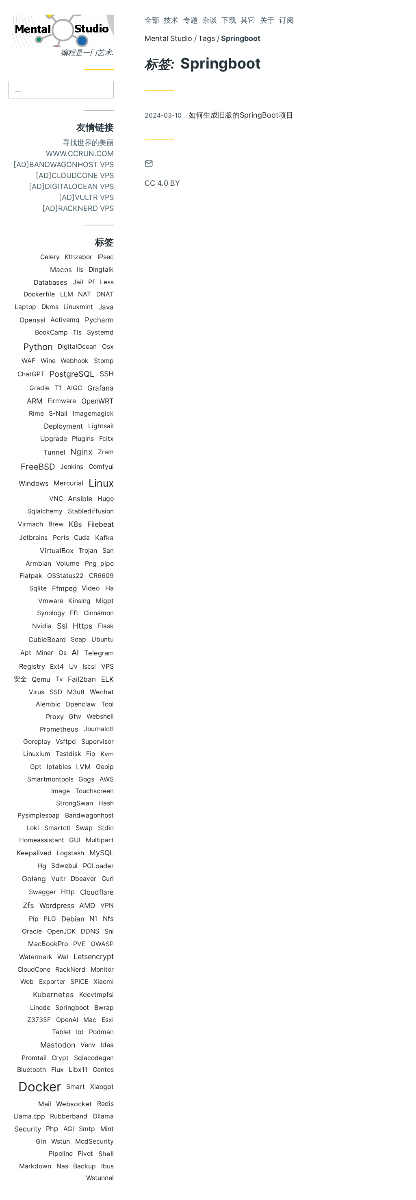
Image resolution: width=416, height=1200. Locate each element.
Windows (34, 483)
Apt (25, 653)
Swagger (42, 892)
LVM (83, 766)
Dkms (49, 307)
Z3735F (39, 1020)
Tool (107, 704)
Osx (108, 346)
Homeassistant (41, 840)
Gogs (86, 779)
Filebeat (100, 524)
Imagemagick (93, 413)
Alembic (48, 704)
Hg (41, 866)
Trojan (87, 550)
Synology (51, 613)
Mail (44, 1104)
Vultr (58, 878)
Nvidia (42, 626)
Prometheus (59, 729)
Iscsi (89, 666)
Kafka (104, 537)
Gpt (35, 767)
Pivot (85, 1153)
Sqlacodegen (94, 1058)
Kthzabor (78, 257)
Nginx (81, 452)
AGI (68, 1129)
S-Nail (58, 413)
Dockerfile (39, 294)
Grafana (100, 388)
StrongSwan (74, 803)
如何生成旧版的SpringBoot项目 (240, 115)
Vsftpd (66, 741)
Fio (90, 754)
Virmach (30, 524)
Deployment (63, 426)
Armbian (38, 563)
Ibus (107, 1166)
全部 (152, 20)
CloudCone (33, 969)
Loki (32, 828)
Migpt (105, 601)
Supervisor (97, 741)
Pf (91, 282)
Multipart (100, 840)
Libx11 (78, 1069)
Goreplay (37, 741)
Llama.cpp (29, 1116)
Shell (106, 1154)
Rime (36, 413)
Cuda (82, 537)
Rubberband (68, 1116)
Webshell (100, 716)
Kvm (107, 754)
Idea (107, 1045)
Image (60, 791)
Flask (106, 626)
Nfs (108, 918)
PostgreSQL (72, 374)
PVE (79, 944)
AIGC (74, 388)
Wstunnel (100, 1178)
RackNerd (70, 969)
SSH (107, 373)
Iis (80, 269)
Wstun (60, 1141)
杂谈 (209, 20)
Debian (72, 918)
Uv (73, 666)
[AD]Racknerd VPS (78, 208)
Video (91, 588)
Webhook (75, 361)
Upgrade (53, 438)
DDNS (89, 931)
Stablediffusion (91, 511)
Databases (50, 282)
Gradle (39, 388)
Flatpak (31, 576)
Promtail (34, 1058)
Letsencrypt (94, 956)
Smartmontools (50, 779)
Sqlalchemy (45, 511)
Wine (48, 361)
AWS (107, 779)
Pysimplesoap (38, 815)
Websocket (74, 1104)
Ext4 (57, 666)
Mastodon (58, 1044)
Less (107, 282)
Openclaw (80, 704)
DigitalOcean (77, 346)
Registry (32, 666)
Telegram (99, 653)
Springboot (72, 1007)
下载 (228, 20)
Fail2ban (82, 679)
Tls (77, 332)
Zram (106, 452)
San (108, 550)
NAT (84, 294)
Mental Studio (168, 38)
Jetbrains (33, 537)
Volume (68, 563)
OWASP (102, 944)
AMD (87, 905)
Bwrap (104, 1007)
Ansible (80, 498)
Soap (78, 639)
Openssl (33, 320)
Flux (57, 1069)
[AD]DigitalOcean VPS (71, 186)
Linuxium (36, 754)
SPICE (79, 981)
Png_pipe (99, 563)
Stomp (104, 361)
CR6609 (101, 576)
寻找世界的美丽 (88, 142)
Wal (62, 957)
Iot (80, 1032)
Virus (36, 692)
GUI (74, 840)
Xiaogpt (102, 1087)
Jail (78, 282)
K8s (75, 523)
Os (62, 653)
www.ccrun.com (80, 153)
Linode (40, 1007)
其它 (247, 20)
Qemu (41, 679)
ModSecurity (94, 1141)
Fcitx (106, 438)
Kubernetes (53, 994)
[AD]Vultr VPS (86, 197)
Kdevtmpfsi (96, 994)
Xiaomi (103, 981)
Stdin (106, 828)
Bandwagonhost (89, 815)
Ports (61, 537)
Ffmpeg (64, 588)
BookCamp (51, 332)
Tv (59, 679)
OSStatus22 (65, 576)
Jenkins (71, 466)
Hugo (106, 498)
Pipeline (61, 1153)
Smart (75, 1087)
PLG (49, 919)
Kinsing (79, 601)
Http (68, 892)
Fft (74, 613)
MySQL (101, 852)
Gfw (75, 716)
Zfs (28, 905)
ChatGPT (31, 374)
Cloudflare (97, 892)
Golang (34, 878)
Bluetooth (31, 1069)
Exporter (52, 981)
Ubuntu (102, 639)
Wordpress (56, 905)
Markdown (35, 1166)
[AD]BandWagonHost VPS (63, 164)
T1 (58, 388)
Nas (62, 1166)
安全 (20, 679)
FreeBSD (38, 467)
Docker (39, 1087)
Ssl (62, 626)
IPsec (106, 257)
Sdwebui (64, 865)
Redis (105, 1104)
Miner (44, 653)
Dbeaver (83, 878)
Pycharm (99, 320)
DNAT (105, 294)
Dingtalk (101, 269)
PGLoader (98, 866)
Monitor (102, 969)
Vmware (50, 601)
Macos (61, 269)
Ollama (103, 1116)
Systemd (100, 332)
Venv (87, 1045)
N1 (93, 918)
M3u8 (75, 692)
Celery (50, 257)
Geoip (105, 767)
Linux (101, 483)
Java (106, 307)
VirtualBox (57, 550)
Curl (108, 878)
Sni (109, 931)
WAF (28, 361)
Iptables (59, 767)
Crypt (60, 1058)
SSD (56, 692)
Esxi (108, 1020)
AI (75, 652)
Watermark (35, 957)
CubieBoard (47, 639)
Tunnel (54, 452)
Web (27, 981)
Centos (103, 1069)
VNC (56, 498)
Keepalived (34, 853)
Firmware (62, 401)
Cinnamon (99, 613)
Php (52, 1129)
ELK (107, 679)
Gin (41, 1141)
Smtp (87, 1129)
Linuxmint (78, 307)
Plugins (83, 438)
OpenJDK (61, 931)
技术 (171, 20)
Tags (206, 38)
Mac (89, 1020)
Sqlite (38, 588)
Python (38, 346)
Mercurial (68, 483)
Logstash (70, 853)
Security (27, 1129)
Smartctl (57, 828)
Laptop (25, 307)
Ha (109, 588)
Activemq (65, 320)
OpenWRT (97, 401)
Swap (84, 828)
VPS (107, 666)
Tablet (61, 1032)
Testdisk (68, 754)
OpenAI (67, 1020)
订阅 (286, 20)
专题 (190, 20)
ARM (35, 401)
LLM (66, 294)
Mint (107, 1129)
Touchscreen (94, 791)
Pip (34, 919)
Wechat (102, 692)
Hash (106, 803)
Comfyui (101, 466)
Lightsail (101, 426)
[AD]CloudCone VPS (75, 175)
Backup (84, 1166)
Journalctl (99, 729)
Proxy (55, 717)
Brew (56, 524)
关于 (267, 20)
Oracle (32, 931)
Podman (101, 1032)
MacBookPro (48, 944)
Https (83, 625)
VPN (107, 905)
